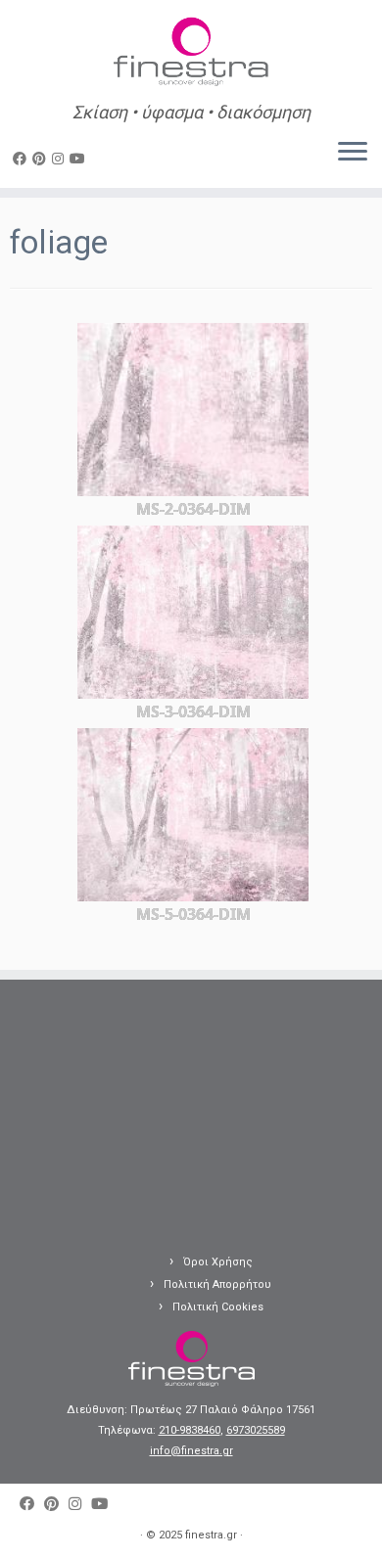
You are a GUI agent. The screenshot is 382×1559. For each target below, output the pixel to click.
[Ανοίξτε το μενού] (352, 152)
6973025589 (255, 1430)
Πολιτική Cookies (217, 1307)
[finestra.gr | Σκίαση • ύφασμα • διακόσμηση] (191, 54)
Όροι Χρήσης (218, 1262)
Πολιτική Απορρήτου (217, 1284)
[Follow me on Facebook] (22, 158)
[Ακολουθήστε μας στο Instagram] (61, 158)
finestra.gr (211, 1535)
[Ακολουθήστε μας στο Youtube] (80, 158)
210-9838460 (189, 1430)
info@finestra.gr (191, 1450)
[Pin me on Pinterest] (42, 158)
